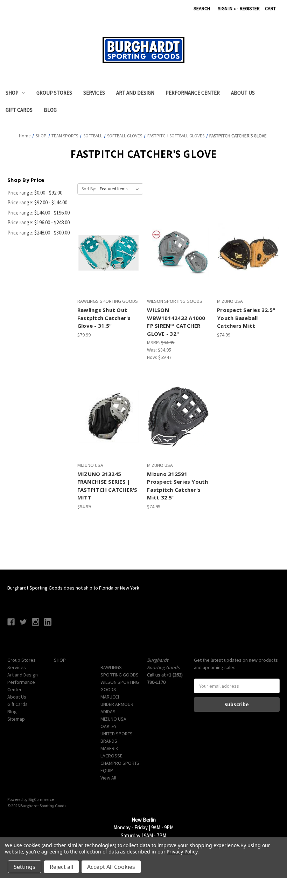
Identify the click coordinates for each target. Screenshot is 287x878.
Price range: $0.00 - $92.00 (34, 192)
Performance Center (193, 92)
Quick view (107, 240)
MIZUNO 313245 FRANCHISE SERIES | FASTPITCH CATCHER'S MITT (107, 485)
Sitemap (16, 719)
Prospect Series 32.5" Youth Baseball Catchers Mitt (246, 317)
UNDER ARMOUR (116, 704)
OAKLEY (108, 726)
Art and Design (135, 92)
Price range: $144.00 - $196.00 (38, 212)
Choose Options (248, 265)
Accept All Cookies (111, 867)
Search (202, 8)
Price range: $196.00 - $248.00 (38, 222)
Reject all (61, 867)
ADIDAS (107, 711)
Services (94, 92)
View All (108, 778)
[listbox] (121, 189)
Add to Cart (108, 265)
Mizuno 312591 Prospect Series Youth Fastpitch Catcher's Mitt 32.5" (177, 485)
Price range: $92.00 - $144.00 (37, 202)
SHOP (12, 92)
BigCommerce (41, 799)
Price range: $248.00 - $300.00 (38, 232)
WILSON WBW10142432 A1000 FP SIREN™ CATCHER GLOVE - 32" (176, 321)
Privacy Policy (182, 851)
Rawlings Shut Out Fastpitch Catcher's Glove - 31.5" (104, 317)
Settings (24, 867)
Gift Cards (19, 110)
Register (250, 8)
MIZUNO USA (113, 719)
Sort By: (89, 189)
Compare (106, 253)
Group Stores (54, 92)
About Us (243, 92)
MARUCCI (109, 697)
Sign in (225, 8)
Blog (50, 110)
